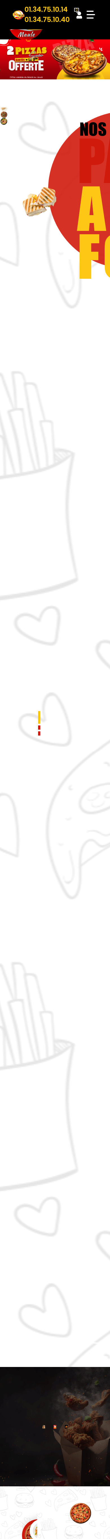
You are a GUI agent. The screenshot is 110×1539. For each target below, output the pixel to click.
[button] (39, 717)
